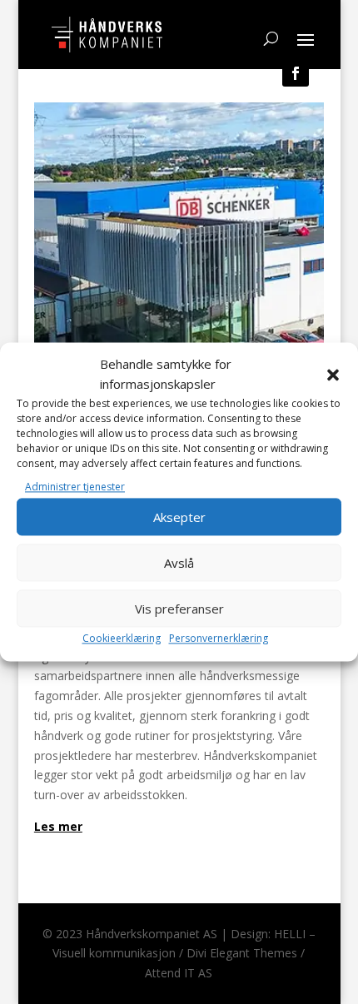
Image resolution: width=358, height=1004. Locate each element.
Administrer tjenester (75, 487)
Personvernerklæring (218, 639)
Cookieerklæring (121, 639)
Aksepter (179, 517)
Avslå (179, 562)
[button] (333, 374)
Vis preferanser (179, 608)
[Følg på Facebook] (295, 73)
